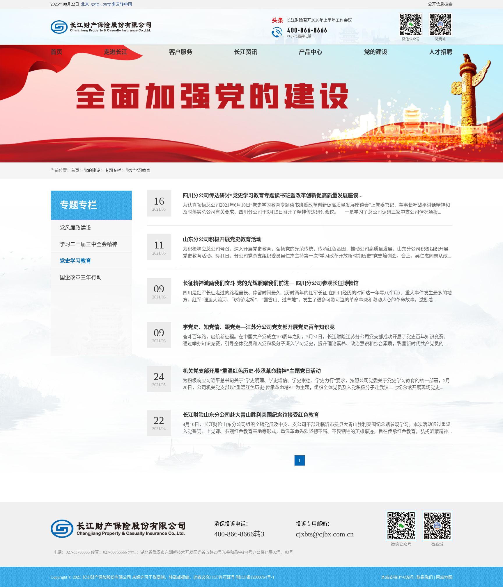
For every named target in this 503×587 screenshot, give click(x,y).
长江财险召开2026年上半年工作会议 (319, 20)
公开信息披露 (440, 4)
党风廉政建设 (75, 228)
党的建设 (375, 52)
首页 (56, 52)
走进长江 (115, 52)
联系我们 (425, 577)
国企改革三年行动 (81, 277)
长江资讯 (245, 52)
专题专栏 (113, 170)
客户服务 (180, 52)
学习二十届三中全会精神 (88, 244)
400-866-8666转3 (239, 534)
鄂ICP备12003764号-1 (255, 577)
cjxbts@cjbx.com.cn (325, 534)
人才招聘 (440, 52)
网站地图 (444, 577)
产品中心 (310, 52)
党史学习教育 (138, 170)
